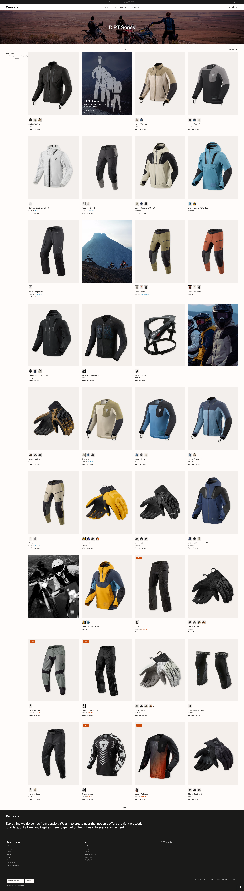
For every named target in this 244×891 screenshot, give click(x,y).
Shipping (9, 849)
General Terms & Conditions (222, 879)
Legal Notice (234, 879)
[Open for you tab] (240, 887)
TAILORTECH (89, 857)
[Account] (228, 7)
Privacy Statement (208, 879)
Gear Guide (123, 7)
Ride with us (135, 7)
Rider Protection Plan (13, 863)
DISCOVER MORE (91, 110)
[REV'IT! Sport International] (12, 7)
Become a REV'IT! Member (130, 2)
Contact (9, 860)
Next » (125, 807)
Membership (215, 2)
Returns (9, 851)
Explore (87, 863)
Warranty (9, 854)
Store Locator (89, 860)
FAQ (8, 846)
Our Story (88, 846)
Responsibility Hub (90, 854)
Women (114, 7)
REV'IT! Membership (13, 865)
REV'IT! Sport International (17, 885)
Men (106, 7)
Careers (87, 851)
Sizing (8, 857)
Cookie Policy (198, 879)
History (87, 849)
